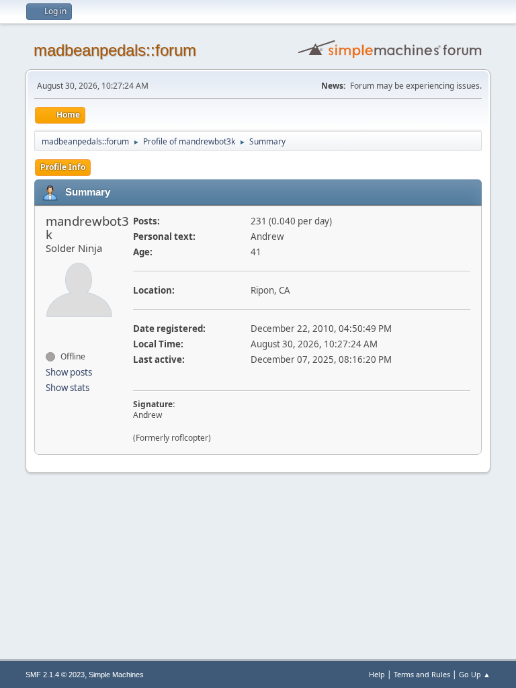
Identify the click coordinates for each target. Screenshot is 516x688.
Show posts (69, 372)
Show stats (67, 388)
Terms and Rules (422, 674)
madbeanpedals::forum (115, 50)
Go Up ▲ (474, 674)
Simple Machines (116, 675)
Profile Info (62, 167)
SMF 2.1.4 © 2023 (55, 675)
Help (377, 674)
